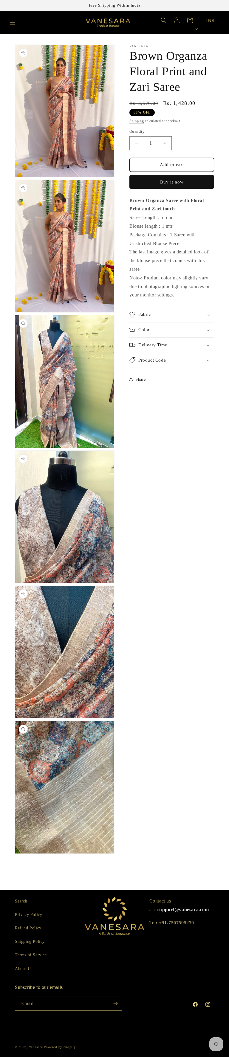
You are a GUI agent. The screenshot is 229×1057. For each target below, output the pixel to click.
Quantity (137, 131)
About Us (24, 968)
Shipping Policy (30, 941)
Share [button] (140, 379)
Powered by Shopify (60, 1047)
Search (21, 901)
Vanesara (36, 1047)
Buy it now (172, 182)
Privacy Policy (28, 914)
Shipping (136, 121)
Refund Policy (28, 928)
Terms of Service (31, 955)
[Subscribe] (115, 1004)
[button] (12, 22)
